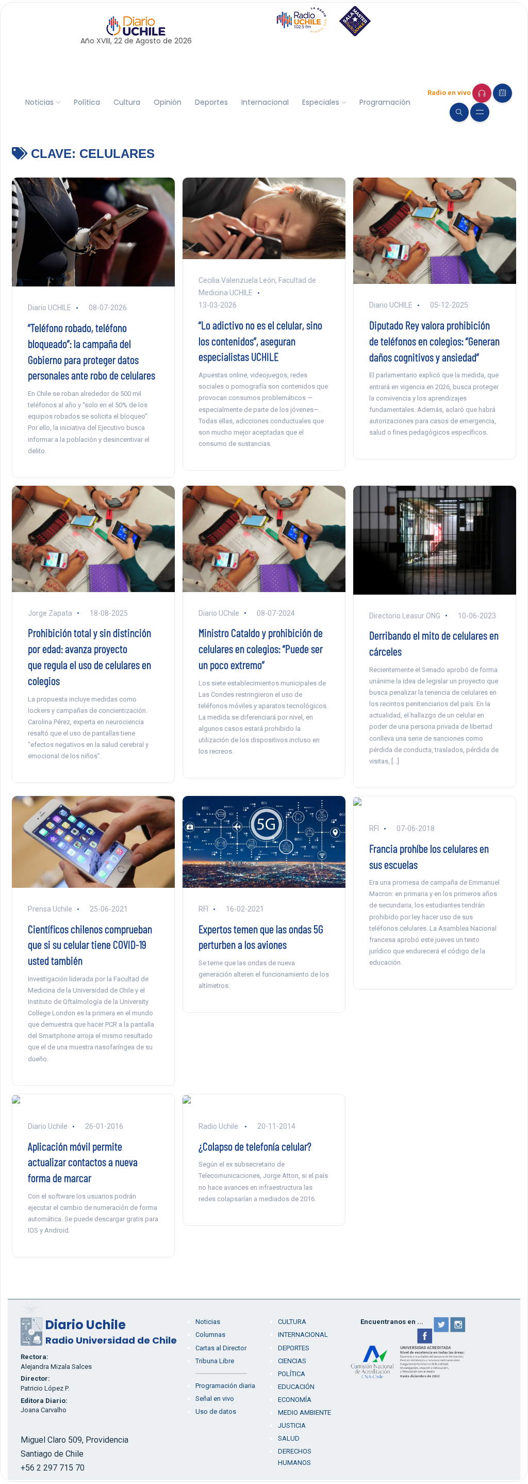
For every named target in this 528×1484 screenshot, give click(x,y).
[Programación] (502, 93)
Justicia (292, 1425)
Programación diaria (225, 1386)
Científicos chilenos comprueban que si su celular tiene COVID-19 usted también (90, 944)
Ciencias (292, 1361)
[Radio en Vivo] (481, 93)
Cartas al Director (220, 1348)
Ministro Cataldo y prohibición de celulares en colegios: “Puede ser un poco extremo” (261, 648)
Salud (289, 1438)
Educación (296, 1387)
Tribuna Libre (214, 1361)
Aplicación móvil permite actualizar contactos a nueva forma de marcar (83, 1162)
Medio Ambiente (304, 1412)
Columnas (210, 1334)
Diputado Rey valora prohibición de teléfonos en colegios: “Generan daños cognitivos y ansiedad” (434, 340)
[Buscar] (459, 112)
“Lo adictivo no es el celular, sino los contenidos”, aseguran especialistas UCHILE (260, 340)
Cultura (126, 102)
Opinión (168, 102)
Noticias (39, 102)
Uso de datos (215, 1411)
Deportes (211, 102)
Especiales (320, 102)
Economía (294, 1399)
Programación (384, 102)
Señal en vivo (214, 1398)
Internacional (265, 102)
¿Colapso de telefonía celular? (255, 1146)
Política (87, 102)
